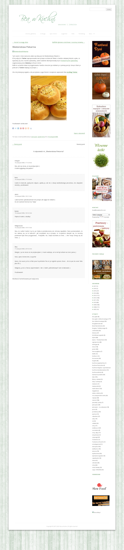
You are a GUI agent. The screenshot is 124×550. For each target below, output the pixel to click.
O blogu (43, 34)
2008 (95, 307)
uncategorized (96, 444)
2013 (95, 295)
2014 (95, 293)
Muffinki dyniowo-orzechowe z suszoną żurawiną (68, 42)
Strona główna (30, 34)
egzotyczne (95, 342)
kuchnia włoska (96, 372)
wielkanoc (95, 449)
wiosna (94, 451)
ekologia (94, 344)
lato (93, 377)
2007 (95, 309)
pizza (93, 409)
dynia (94, 337)
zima (93, 465)
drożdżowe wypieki (97, 335)
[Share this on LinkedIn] (18, 128)
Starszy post (17, 144)
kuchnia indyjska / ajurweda (100, 368)
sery (93, 425)
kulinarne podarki (97, 374)
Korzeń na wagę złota (20, 42)
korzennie (95, 358)
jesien (94, 349)
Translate (106, 217)
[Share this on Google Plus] (21, 128)
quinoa (94, 414)
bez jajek (95, 316)
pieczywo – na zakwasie (99, 407)
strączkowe (95, 435)
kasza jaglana (96, 351)
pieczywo (34, 137)
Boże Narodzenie (97, 326)
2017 (95, 286)
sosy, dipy (95, 432)
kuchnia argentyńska (98, 363)
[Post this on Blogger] (26, 128)
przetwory (95, 412)
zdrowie (94, 463)
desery (94, 333)
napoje (94, 398)
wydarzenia (41, 137)
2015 (95, 291)
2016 (95, 288)
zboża (94, 460)
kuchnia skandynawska (99, 370)
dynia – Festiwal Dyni (98, 340)
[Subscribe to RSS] (29, 128)
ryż (93, 421)
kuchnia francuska (97, 365)
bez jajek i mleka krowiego (100, 319)
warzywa (95, 446)
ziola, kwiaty (95, 467)
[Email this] (31, 128)
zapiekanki (95, 458)
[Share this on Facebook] (13, 128)
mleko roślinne (96, 393)
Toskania (95, 439)
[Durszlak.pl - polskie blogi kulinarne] (96, 512)
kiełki (93, 354)
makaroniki (95, 386)
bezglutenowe (96, 323)
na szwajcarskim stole (98, 395)
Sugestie (64, 34)
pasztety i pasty (97, 402)
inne (93, 347)
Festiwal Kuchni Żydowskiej (69, 61)
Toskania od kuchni (98, 442)
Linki (73, 34)
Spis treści (53, 34)
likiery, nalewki (96, 379)
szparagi (94, 437)
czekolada (95, 330)
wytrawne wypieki (97, 456)
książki (94, 361)
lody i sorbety (96, 381)
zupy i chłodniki (96, 470)
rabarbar (95, 416)
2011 (95, 300)
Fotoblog (82, 34)
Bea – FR (92, 34)
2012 (95, 298)
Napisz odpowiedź (79, 133)
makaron (95, 384)
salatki (94, 423)
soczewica (95, 430)
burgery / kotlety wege (98, 328)
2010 (95, 302)
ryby (93, 419)
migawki (94, 391)
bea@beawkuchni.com (99, 210)
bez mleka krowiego (98, 321)
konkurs (94, 356)
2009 (95, 305)
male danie (95, 388)
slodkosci (95, 428)
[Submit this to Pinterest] (23, 128)
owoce (94, 400)
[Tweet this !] (16, 128)
